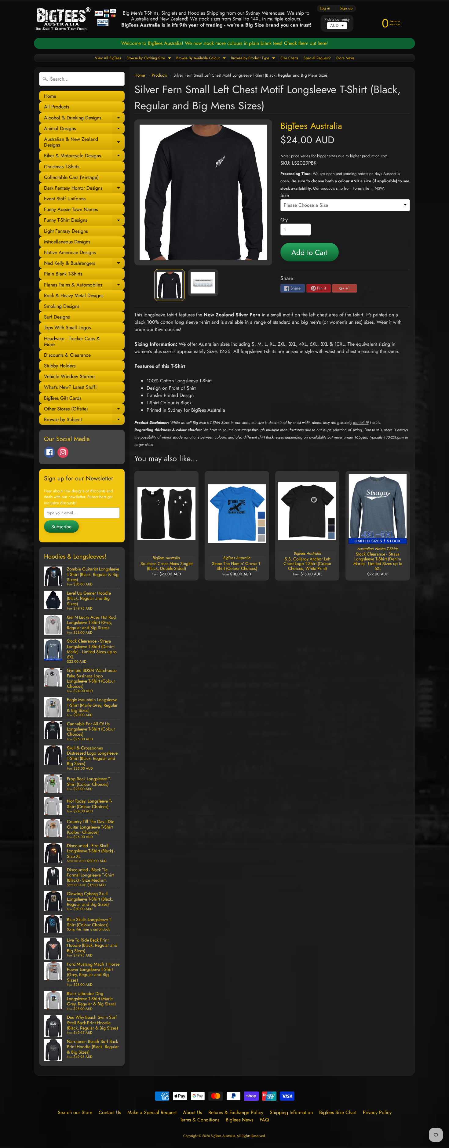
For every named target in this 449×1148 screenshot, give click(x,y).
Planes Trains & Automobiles (84, 285)
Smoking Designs (61, 306)
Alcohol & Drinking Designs (84, 118)
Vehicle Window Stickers (69, 376)
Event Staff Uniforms (65, 198)
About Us (192, 1112)
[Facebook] (49, 452)
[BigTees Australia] (76, 19)
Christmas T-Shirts (61, 166)
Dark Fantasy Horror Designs (84, 188)
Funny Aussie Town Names (71, 209)
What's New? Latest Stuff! (70, 387)
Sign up (346, 8)
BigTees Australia (311, 125)
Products (159, 75)
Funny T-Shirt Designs (84, 221)
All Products (56, 106)
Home (50, 96)
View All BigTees (108, 58)
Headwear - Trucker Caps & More (72, 341)
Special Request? (317, 58)
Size (284, 195)
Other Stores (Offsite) (84, 409)
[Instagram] (62, 452)
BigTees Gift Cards (62, 398)
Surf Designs (57, 316)
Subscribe (61, 526)
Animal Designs (84, 129)
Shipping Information (291, 1112)
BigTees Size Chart (337, 1112)
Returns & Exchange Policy (235, 1112)
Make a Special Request (152, 1112)
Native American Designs (70, 252)
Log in (325, 8)
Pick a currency (337, 19)
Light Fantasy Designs (66, 231)
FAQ (264, 1119)
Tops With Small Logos (67, 327)
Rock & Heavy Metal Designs (73, 295)
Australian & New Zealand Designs (84, 142)
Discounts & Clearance (67, 355)
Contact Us (110, 1112)
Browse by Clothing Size (149, 58)
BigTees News (239, 1119)
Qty (284, 219)
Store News (345, 58)
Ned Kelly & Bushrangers (84, 264)
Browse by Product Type (254, 58)
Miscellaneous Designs (67, 241)
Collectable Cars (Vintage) (71, 177)
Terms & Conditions (199, 1119)
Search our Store (75, 1112)
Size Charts (289, 58)
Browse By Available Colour (201, 58)
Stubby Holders (59, 365)
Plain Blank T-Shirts (63, 273)
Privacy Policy (377, 1112)
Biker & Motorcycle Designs (84, 156)
